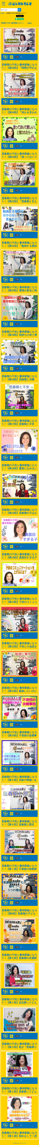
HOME (2, 13)
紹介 (21, 101)
